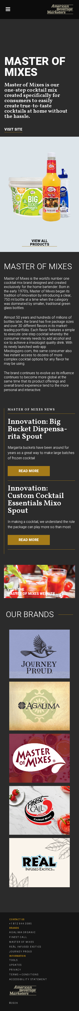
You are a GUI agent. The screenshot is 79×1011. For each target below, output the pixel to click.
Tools (13, 960)
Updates (15, 965)
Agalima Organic (22, 932)
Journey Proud (20, 951)
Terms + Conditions (24, 974)
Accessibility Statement (28, 979)
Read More (29, 471)
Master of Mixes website (31, 593)
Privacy (15, 969)
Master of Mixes (21, 942)
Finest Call (18, 937)
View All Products (39, 242)
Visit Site (13, 129)
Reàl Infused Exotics (25, 946)
